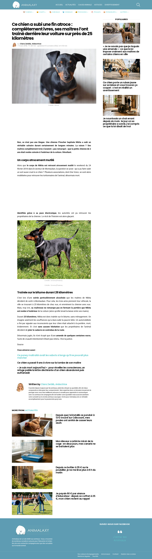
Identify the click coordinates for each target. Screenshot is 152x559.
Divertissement (112, 5)
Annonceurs (105, 554)
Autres (123, 12)
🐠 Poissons (81, 12)
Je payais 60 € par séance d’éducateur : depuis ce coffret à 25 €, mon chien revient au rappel (75, 496)
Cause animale (85, 5)
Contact (115, 554)
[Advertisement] (54, 124)
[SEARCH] (138, 5)
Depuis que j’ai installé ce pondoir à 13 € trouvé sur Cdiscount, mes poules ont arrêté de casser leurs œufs (75, 419)
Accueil (59, 5)
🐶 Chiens (27, 12)
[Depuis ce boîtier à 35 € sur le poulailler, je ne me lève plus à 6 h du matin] (32, 477)
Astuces (98, 5)
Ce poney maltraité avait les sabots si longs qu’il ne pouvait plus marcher (52, 357)
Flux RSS (95, 556)
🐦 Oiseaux (68, 12)
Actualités (70, 5)
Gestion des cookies (128, 554)
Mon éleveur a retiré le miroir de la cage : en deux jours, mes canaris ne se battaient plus (75, 444)
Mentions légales (84, 556)
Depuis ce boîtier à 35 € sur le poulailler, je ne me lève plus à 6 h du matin (76, 470)
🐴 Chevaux (54, 12)
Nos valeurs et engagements (88, 554)
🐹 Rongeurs (109, 12)
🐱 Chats (40, 12)
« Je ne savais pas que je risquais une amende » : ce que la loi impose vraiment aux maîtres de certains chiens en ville (121, 50)
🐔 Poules (96, 12)
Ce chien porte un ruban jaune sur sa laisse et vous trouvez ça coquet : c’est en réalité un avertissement (120, 86)
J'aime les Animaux (120, 538)
